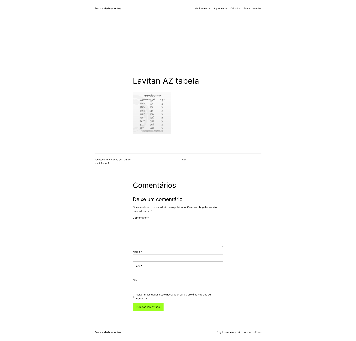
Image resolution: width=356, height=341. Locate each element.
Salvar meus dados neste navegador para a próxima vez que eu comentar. (173, 296)
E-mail (137, 266)
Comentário (141, 217)
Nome (137, 251)
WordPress (255, 332)
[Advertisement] (178, 46)
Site (135, 280)
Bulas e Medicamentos (108, 8)
